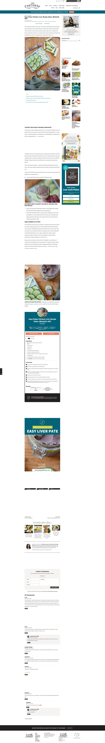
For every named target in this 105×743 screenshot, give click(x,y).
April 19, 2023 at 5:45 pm (28, 627)
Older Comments (28, 718)
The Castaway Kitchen (32, 5)
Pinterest (47, 304)
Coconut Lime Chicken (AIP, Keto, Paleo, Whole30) (28, 535)
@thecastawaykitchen (40, 398)
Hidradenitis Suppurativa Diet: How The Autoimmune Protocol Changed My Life (76, 125)
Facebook (36, 304)
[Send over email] (1, 374)
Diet (28, 15)
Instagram (31, 304)
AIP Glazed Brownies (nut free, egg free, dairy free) (66, 79)
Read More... (54, 547)
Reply (26, 608)
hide (27, 94)
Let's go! (72, 11)
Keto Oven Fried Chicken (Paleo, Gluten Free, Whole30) (56, 533)
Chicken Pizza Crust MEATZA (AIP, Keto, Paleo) (66, 118)
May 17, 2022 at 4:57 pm (29, 703)
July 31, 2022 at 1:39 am (28, 667)
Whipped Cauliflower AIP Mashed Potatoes (65, 107)
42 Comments (42, 21)
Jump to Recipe (38, 23)
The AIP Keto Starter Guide (75, 97)
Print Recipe (47, 23)
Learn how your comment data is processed (49, 591)
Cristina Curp (34, 327)
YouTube (41, 304)
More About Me (71, 34)
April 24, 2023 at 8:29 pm (33, 637)
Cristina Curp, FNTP (34, 636)
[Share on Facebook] (1, 371)
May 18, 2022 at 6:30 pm (33, 710)
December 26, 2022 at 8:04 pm (29, 648)
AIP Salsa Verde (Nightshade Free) (76, 79)
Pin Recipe (51, 333)
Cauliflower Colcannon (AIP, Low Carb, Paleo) (65, 90)
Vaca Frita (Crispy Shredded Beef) (75, 69)
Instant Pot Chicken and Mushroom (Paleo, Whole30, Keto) (47, 536)
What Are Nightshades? (75, 106)
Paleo (30, 15)
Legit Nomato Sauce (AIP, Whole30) (65, 67)
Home (25, 15)
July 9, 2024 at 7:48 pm (28, 598)
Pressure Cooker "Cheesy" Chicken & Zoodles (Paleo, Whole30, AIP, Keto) (38, 536)
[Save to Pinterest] (1, 369)
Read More (45, 737)
